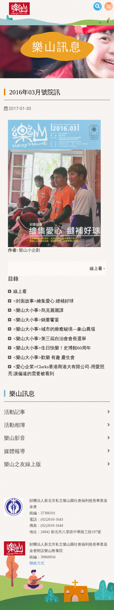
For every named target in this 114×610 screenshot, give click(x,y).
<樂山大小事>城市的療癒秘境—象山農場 (53, 329)
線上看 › (97, 268)
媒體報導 (14, 451)
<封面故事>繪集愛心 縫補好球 (43, 301)
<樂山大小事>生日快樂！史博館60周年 (51, 347)
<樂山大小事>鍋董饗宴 (35, 319)
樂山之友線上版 (22, 464)
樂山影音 (14, 438)
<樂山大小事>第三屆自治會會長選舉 (49, 338)
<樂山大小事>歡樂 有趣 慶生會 (43, 357)
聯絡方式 (36, 563)
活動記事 (14, 412)
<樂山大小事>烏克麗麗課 (38, 310)
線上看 (19, 291)
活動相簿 (14, 425)
